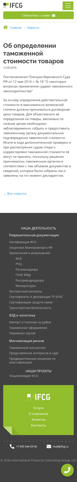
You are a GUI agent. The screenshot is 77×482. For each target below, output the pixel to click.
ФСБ (19, 259)
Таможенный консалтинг (27, 348)
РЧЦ (19, 264)
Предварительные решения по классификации (32, 361)
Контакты (38, 425)
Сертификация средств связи (31, 302)
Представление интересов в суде (33, 353)
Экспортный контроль (25, 291)
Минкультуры (26, 286)
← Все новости (15, 193)
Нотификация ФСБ (22, 242)
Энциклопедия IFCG (23, 376)
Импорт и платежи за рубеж (30, 322)
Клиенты (39, 419)
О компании (38, 413)
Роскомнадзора (27, 269)
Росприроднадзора (30, 280)
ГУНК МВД (23, 275)
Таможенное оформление (28, 328)
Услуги (38, 408)
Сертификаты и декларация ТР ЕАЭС (36, 297)
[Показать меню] (68, 6)
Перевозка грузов (22, 333)
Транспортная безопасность (30, 308)
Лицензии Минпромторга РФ (30, 248)
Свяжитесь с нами (36, 15)
